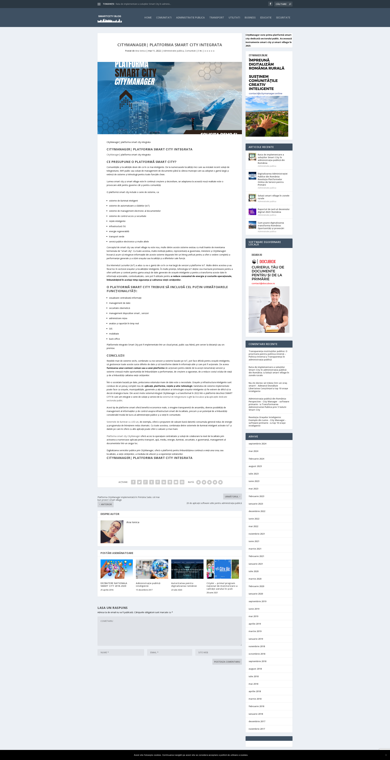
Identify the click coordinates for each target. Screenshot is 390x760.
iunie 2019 (254, 608)
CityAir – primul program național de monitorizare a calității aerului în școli (222, 586)
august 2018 (255, 668)
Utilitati (234, 17)
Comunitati (164, 17)
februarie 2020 (256, 586)
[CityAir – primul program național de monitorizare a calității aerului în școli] (223, 569)
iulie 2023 (254, 473)
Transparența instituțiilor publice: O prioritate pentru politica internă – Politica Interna (268, 354)
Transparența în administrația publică (267, 358)
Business (250, 17)
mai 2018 (253, 683)
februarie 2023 (256, 496)
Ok (253, 755)
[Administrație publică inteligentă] (152, 569)
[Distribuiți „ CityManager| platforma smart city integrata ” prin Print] (182, 482)
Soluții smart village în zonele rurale (273, 197)
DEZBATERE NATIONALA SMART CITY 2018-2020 (114, 584)
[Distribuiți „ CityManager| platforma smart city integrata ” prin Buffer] (170, 482)
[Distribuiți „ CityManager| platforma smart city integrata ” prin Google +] (145, 482)
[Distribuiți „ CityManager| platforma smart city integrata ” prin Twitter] (139, 482)
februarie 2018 (256, 706)
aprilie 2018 (255, 691)
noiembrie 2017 (257, 728)
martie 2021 (255, 548)
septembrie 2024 (257, 443)
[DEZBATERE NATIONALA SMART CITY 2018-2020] (117, 569)
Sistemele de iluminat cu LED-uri (122, 421)
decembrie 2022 (257, 511)
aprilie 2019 (255, 623)
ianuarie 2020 (256, 593)
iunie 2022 (254, 518)
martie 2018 (255, 698)
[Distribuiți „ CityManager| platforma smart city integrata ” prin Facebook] (133, 482)
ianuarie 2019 (256, 638)
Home (148, 17)
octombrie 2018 (257, 653)
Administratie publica (190, 17)
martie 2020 (255, 578)
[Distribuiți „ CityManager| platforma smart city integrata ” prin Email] (176, 482)
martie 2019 (255, 631)
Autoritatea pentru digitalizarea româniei (184, 584)
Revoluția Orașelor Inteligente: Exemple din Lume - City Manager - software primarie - (267, 420)
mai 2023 (253, 488)
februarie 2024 (256, 458)
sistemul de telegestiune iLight (177, 396)
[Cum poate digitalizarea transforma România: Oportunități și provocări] (252, 225)
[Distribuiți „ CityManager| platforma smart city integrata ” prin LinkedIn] (164, 482)
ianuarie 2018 (256, 713)
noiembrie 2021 (257, 533)
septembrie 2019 (257, 601)
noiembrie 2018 (257, 646)
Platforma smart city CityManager (123, 436)
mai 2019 (253, 616)
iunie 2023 (254, 481)
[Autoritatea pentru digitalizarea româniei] (187, 569)
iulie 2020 (254, 571)
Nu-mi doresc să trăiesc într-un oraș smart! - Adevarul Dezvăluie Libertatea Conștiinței (268, 385)
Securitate (283, 17)
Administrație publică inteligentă (148, 584)
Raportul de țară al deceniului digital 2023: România (273, 210)
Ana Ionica (140, 50)
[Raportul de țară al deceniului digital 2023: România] (252, 211)
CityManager (113, 154)
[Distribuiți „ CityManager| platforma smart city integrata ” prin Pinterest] (158, 482)
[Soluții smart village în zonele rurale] (252, 197)
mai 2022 (253, 526)
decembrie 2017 (257, 721)
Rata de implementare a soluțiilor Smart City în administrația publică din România (271, 158)
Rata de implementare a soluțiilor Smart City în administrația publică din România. (267, 370)
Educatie (265, 17)
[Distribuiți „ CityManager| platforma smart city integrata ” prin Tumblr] (152, 482)
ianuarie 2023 (256, 503)
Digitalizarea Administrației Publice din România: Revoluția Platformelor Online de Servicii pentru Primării (272, 179)
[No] (386, 754)
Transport (216, 17)
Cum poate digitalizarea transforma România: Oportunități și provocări (271, 225)
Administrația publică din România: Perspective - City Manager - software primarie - (269, 401)
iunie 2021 (254, 541)
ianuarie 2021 (256, 563)
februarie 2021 (256, 556)
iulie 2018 (254, 676)
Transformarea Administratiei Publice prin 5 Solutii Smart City (267, 407)
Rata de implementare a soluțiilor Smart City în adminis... (143, 3)
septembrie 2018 (257, 661)
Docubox (199, 396)
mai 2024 (253, 451)
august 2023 (255, 466)
